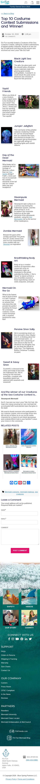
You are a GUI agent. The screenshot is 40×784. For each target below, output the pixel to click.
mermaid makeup (27, 492)
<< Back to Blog (7, 13)
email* (3, 519)
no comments (10, 36)
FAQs (3, 651)
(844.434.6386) (32, 760)
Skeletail (6, 244)
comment (4, 527)
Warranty (4, 663)
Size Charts (5, 666)
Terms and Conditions (26, 779)
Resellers (5, 711)
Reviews (4, 698)
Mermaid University (9, 714)
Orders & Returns (8, 655)
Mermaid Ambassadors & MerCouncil (16, 722)
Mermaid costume (12, 492)
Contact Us (5, 670)
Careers (4, 683)
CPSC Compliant (8, 690)
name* (3, 510)
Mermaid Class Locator (10, 718)
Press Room (6, 687)
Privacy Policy (11, 779)
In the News (6, 694)
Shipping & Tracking (9, 659)
